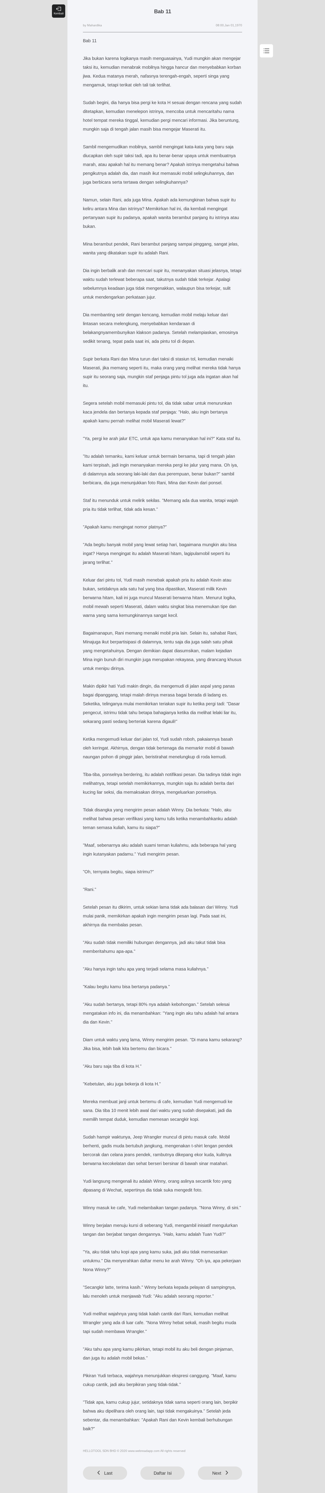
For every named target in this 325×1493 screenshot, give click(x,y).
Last (108, 1473)
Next (216, 1473)
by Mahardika (92, 25)
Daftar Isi (163, 1473)
